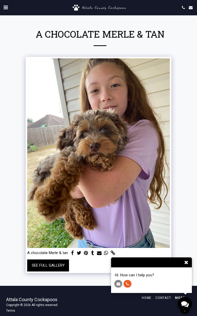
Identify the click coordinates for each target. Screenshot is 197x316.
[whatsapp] (106, 253)
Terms (10, 310)
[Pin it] (85, 253)
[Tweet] (79, 253)
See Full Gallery (48, 265)
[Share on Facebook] (72, 253)
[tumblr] (92, 253)
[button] (5, 7)
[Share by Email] (99, 253)
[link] (112, 253)
